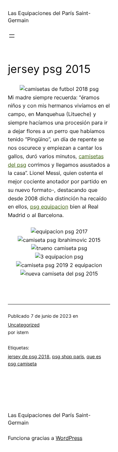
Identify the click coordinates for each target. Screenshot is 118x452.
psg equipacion (49, 206)
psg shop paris (68, 356)
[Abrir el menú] (12, 36)
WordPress (69, 438)
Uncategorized (24, 324)
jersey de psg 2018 (28, 356)
